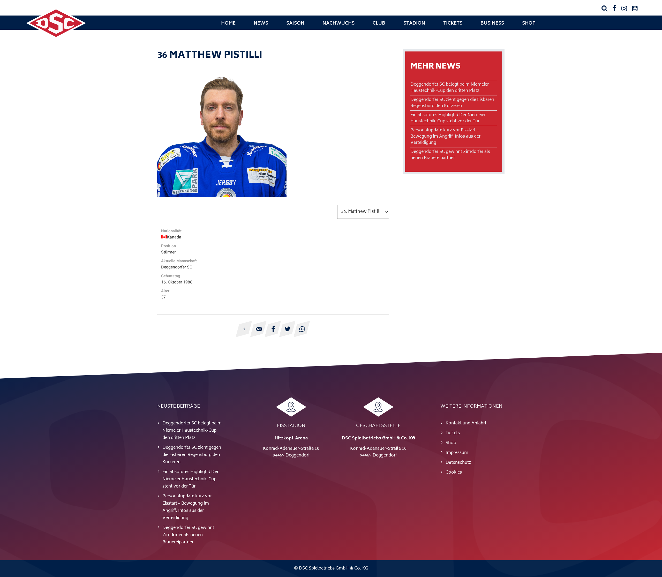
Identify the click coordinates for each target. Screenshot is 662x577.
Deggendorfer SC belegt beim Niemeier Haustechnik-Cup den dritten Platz (449, 87)
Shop (529, 23)
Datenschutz (458, 462)
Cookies (454, 472)
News (261, 23)
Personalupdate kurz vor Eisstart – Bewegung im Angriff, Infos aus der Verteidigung (445, 136)
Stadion (414, 23)
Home (228, 23)
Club (379, 23)
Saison (295, 23)
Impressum (457, 452)
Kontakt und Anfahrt (466, 423)
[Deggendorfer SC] (56, 37)
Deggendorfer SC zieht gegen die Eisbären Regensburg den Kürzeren (452, 103)
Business (492, 23)
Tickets (452, 23)
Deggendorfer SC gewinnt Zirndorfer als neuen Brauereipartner (450, 155)
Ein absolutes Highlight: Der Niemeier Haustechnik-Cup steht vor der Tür (448, 118)
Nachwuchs (338, 23)
